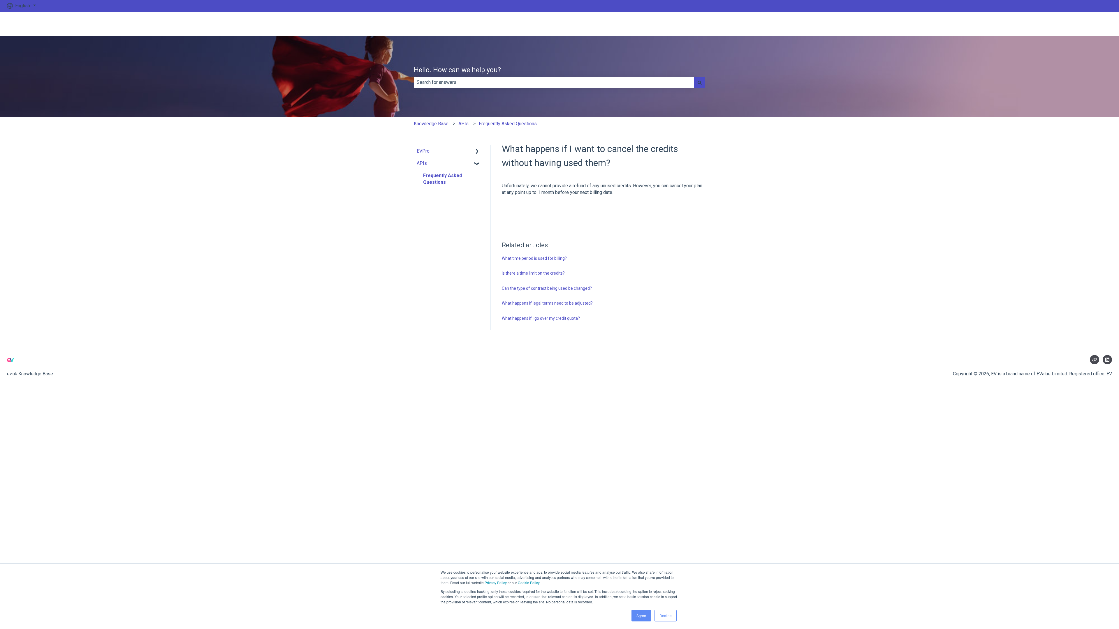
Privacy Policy (496, 582)
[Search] (699, 82)
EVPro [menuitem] (423, 151)
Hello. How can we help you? (457, 70)
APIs (463, 123)
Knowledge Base (431, 123)
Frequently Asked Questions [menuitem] (442, 179)
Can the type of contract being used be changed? (547, 288)
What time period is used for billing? (534, 258)
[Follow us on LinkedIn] (1107, 359)
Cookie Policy (528, 582)
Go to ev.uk (1095, 23)
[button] (477, 152)
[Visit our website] (1094, 359)
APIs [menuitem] (422, 163)
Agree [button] (641, 615)
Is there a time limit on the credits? (533, 273)
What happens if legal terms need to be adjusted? (547, 303)
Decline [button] (665, 615)
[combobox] (554, 82)
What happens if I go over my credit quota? (541, 318)
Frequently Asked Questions (508, 123)
